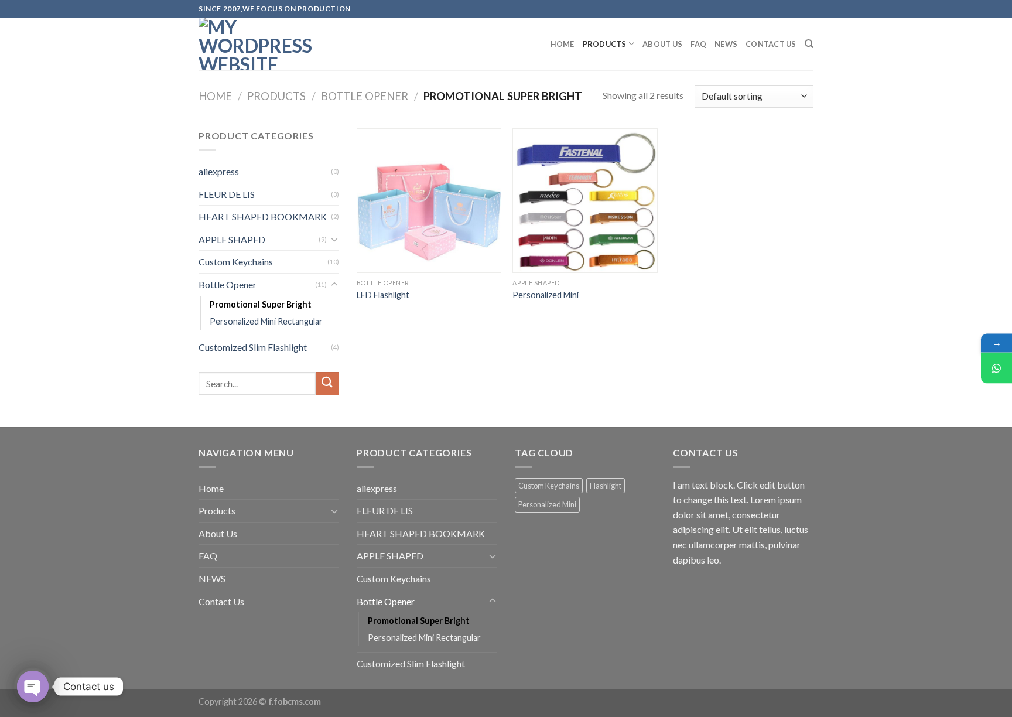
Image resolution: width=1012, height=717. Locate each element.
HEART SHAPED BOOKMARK (263, 216)
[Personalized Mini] (584, 200)
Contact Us (771, 44)
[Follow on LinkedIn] (819, 14)
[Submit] (327, 383)
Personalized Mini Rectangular (266, 321)
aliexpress (219, 171)
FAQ (698, 44)
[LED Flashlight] (429, 200)
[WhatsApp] (996, 368)
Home (563, 44)
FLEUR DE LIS (227, 194)
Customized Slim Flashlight (253, 347)
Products (605, 44)
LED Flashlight (383, 295)
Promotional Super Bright (261, 304)
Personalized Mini (545, 295)
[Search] (809, 44)
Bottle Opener (364, 96)
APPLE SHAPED (232, 239)
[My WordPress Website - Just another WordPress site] (257, 44)
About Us (662, 44)
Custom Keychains (236, 261)
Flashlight (605, 485)
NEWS (725, 44)
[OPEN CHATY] (33, 686)
